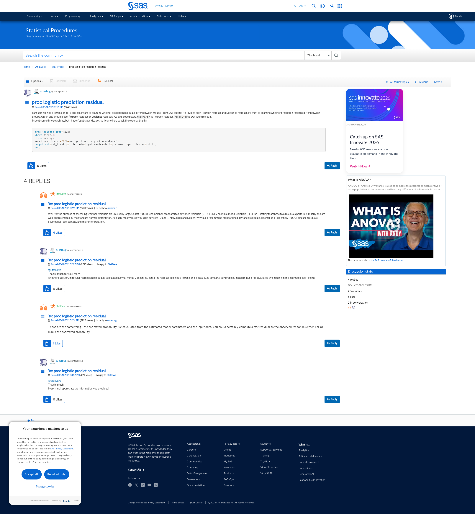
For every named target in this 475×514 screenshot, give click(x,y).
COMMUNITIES (164, 6)
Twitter (136, 485)
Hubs (181, 16)
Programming (72, 16)
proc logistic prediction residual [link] (87, 66)
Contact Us (331, 6)
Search (313, 6)
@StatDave (54, 270)
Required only (56, 474)
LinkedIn (143, 485)
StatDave (61, 194)
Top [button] (33, 420)
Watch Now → (360, 166)
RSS (156, 485)
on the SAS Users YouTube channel (385, 260)
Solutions (163, 16)
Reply (334, 165)
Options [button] (36, 81)
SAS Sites (340, 6)
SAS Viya (115, 16)
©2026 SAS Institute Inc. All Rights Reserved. (231, 502)
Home (26, 66)
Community (33, 16)
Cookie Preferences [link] (137, 502)
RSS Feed (108, 81)
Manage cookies (45, 486)
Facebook (130, 485)
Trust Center (196, 502)
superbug (45, 91)
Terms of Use (177, 502)
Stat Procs (58, 66)
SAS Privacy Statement (61, 448)
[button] (28, 103)
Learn (53, 16)
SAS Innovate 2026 (356, 124)
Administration (139, 16)
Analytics (95, 16)
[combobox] (182, 55)
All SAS (298, 6)
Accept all (31, 474)
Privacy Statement (156, 502)
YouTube (149, 485)
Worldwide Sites (322, 6)
